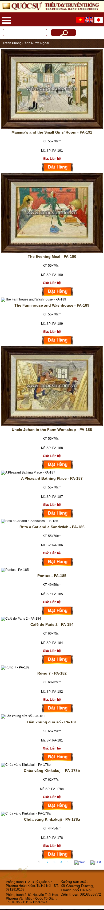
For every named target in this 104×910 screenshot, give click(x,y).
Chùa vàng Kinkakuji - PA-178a (52, 819)
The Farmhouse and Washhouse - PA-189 (51, 305)
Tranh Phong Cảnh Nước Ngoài (26, 43)
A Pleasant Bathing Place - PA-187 (52, 478)
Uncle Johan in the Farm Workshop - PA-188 (52, 429)
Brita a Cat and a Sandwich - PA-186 (52, 527)
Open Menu (6, 20)
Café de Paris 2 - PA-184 (52, 624)
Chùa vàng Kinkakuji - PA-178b (52, 770)
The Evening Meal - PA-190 (52, 256)
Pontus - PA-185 (51, 576)
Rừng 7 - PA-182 (52, 673)
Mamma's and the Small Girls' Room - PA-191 (51, 132)
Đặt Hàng (57, 167)
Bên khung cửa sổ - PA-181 (52, 722)
